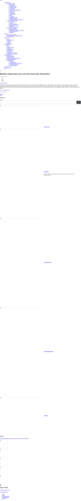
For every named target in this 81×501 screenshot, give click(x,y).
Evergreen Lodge (12, 7)
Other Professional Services (12, 53)
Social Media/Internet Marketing (15, 63)
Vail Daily (11, 61)
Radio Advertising (12, 62)
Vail (8, 45)
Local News (7, 66)
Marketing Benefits (10, 60)
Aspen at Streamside (13, 29)
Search (1, 100)
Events (6, 33)
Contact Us (9, 41)
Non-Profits (9, 51)
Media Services (10, 50)
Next (1, 95)
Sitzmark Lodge (12, 14)
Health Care (9, 48)
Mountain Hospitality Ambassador (13, 58)
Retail (8, 46)
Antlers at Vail (12, 21)
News (3, 495)
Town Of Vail (46, 126)
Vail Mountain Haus (13, 18)
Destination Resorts (13, 6)
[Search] (78, 102)
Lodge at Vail (12, 11)
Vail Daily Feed (6, 90)
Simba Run (11, 32)
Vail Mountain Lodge (13, 17)
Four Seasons (12, 8)
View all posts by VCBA (4, 490)
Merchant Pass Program (11, 59)
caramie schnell (4, 82)
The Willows (11, 16)
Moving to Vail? (8, 67)
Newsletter (9, 43)
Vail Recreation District (48, 351)
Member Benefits (8, 54)
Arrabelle (11, 22)
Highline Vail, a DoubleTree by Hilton (16, 30)
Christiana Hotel (12, 5)
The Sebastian (12, 13)
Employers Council (13, 65)
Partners (8, 42)
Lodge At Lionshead (13, 23)
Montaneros (11, 26)
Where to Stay (7, 2)
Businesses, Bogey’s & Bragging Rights (14, 35)
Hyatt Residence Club (13, 31)
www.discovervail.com (13, 64)
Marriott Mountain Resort (14, 24)
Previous (1, 94)
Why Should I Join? (11, 57)
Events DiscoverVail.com (12, 34)
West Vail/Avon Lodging (11, 28)
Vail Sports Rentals (47, 262)
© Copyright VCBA (4, 492)
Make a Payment (10, 39)
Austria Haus (11, 4)
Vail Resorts (46, 171)
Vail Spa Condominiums (14, 27)
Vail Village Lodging (11, 3)
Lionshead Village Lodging (12, 20)
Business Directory (8, 44)
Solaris (10, 15)
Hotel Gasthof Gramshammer (15, 10)
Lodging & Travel (10, 49)
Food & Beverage (10, 47)
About (6, 37)
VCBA (8, 38)
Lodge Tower (12, 12)
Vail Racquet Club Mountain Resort (16, 19)
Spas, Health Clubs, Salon (12, 52)
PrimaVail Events (10, 36)
